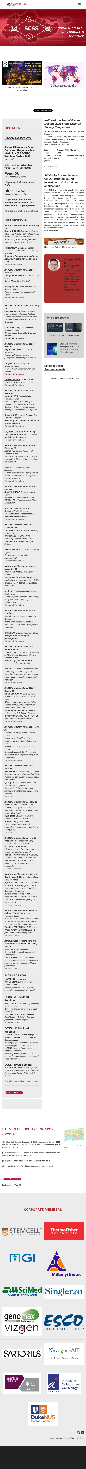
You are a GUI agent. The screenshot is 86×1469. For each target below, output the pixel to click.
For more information (12, 833)
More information (11, 1022)
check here (70, 247)
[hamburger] (79, 4)
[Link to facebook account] (78, 1432)
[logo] (16, 4)
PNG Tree (79, 1438)
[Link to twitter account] (82, 1432)
